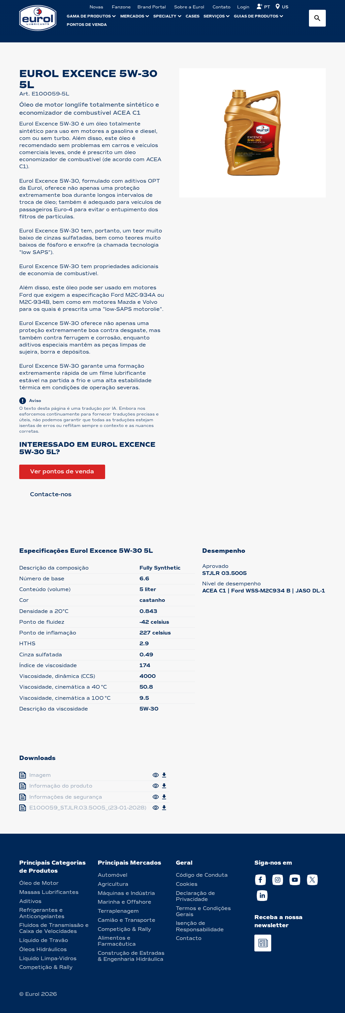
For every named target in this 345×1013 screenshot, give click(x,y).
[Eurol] (42, 18)
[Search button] (317, 18)
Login (243, 7)
